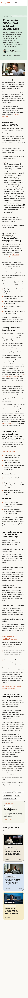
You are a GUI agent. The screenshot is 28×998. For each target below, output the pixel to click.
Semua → (5, 831)
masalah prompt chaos (8, 423)
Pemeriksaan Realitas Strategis (9, 637)
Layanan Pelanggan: (9, 451)
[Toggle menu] (24, 3)
